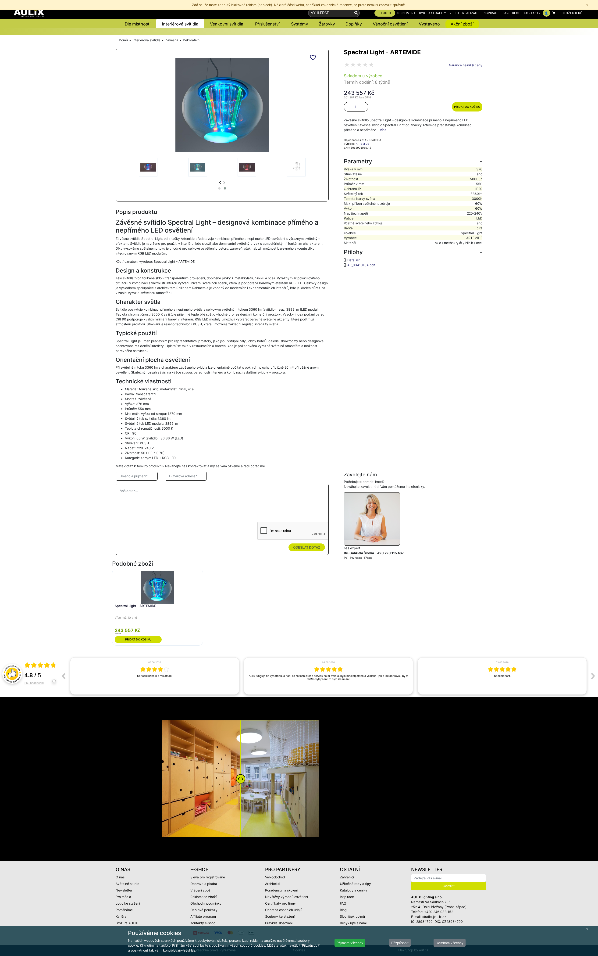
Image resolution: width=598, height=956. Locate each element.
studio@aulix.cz (434, 917)
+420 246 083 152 (438, 912)
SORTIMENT (406, 13)
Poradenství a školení (281, 890)
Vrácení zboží (200, 890)
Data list (353, 260)
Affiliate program (203, 916)
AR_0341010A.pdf (361, 265)
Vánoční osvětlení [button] (390, 24)
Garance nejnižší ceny (465, 65)
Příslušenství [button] (267, 24)
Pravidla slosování (278, 923)
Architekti (272, 884)
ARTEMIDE (362, 143)
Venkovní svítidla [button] (226, 24)
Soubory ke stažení (280, 916)
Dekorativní (191, 40)
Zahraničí (347, 877)
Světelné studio (127, 884)
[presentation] (220, 182)
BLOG (516, 13)
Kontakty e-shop (203, 923)
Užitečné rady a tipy (355, 884)
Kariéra (121, 916)
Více (383, 130)
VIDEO (454, 13)
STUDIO (385, 13)
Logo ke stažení (128, 903)
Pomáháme (124, 910)
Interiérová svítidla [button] (180, 24)
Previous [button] (63, 676)
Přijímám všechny (350, 943)
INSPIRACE (491, 13)
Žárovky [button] (327, 24)
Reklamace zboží (203, 897)
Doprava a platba (203, 884)
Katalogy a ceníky (353, 890)
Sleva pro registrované (207, 877)
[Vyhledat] (356, 13)
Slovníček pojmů (352, 916)
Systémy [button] (299, 24)
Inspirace (347, 897)
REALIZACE (471, 13)
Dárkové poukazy (203, 910)
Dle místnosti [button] (137, 24)
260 (34, 683)
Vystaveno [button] (429, 24)
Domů (123, 40)
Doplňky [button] (353, 24)
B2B (422, 13)
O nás (120, 877)
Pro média (123, 897)
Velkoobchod (275, 877)
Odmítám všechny (449, 943)
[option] (154, 676)
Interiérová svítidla (146, 40)
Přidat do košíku (467, 106)
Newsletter (124, 890)
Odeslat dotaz (306, 547)
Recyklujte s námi (353, 923)
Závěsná (171, 40)
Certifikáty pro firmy (280, 903)
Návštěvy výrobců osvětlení (286, 897)
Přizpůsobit (400, 943)
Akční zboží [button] (462, 24)
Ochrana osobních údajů (283, 910)
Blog (343, 910)
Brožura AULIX (127, 923)
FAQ (506, 13)
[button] (219, 188)
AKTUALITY (437, 13)
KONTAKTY (532, 13)
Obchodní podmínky (205, 903)
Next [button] (593, 676)
